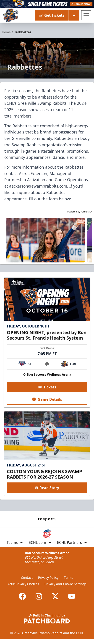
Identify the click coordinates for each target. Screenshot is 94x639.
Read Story (49, 487)
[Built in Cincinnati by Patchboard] (47, 618)
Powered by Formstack (79, 211)
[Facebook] (22, 596)
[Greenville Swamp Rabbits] (10, 15)
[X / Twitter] (55, 596)
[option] (45, 240)
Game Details (50, 399)
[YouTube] (71, 596)
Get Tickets (54, 15)
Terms (68, 577)
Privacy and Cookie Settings (65, 584)
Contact (27, 577)
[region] (47, 240)
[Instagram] (38, 596)
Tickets (49, 387)
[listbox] (47, 240)
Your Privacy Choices (23, 584)
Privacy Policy (48, 577)
